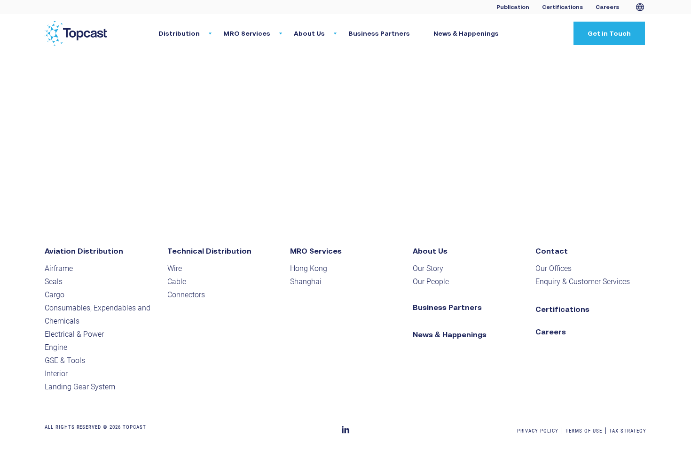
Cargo (54, 294)
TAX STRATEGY (628, 431)
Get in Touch (609, 33)
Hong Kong (308, 268)
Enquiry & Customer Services (582, 281)
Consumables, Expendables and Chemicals (97, 314)
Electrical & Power (74, 334)
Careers (607, 7)
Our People (431, 281)
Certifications (562, 7)
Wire (174, 268)
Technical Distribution (209, 251)
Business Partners (379, 33)
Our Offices (553, 268)
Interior (56, 373)
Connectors (186, 294)
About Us (430, 251)
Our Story (428, 268)
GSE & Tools (65, 360)
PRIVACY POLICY (537, 431)
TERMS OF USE (583, 431)
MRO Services (316, 251)
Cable (176, 281)
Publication (512, 7)
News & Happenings (466, 33)
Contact (551, 251)
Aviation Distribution (84, 251)
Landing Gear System (80, 386)
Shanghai (306, 281)
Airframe (59, 268)
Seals (54, 281)
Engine (56, 347)
